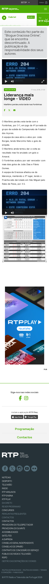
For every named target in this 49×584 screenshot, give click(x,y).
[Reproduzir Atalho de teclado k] (4, 581)
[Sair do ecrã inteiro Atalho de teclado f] (45, 581)
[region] (24, 292)
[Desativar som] (10, 581)
